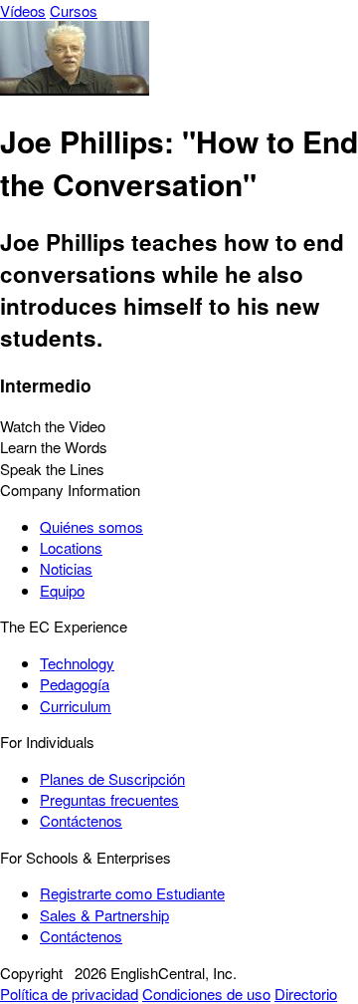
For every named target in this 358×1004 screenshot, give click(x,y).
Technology (77, 662)
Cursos (73, 10)
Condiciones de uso (206, 993)
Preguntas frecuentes (109, 799)
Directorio (305, 993)
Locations (71, 547)
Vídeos (23, 10)
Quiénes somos (91, 526)
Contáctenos (81, 820)
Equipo (62, 590)
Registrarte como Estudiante (132, 892)
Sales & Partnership (104, 914)
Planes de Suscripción (112, 778)
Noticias (66, 568)
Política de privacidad (69, 993)
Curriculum (75, 705)
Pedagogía (74, 683)
